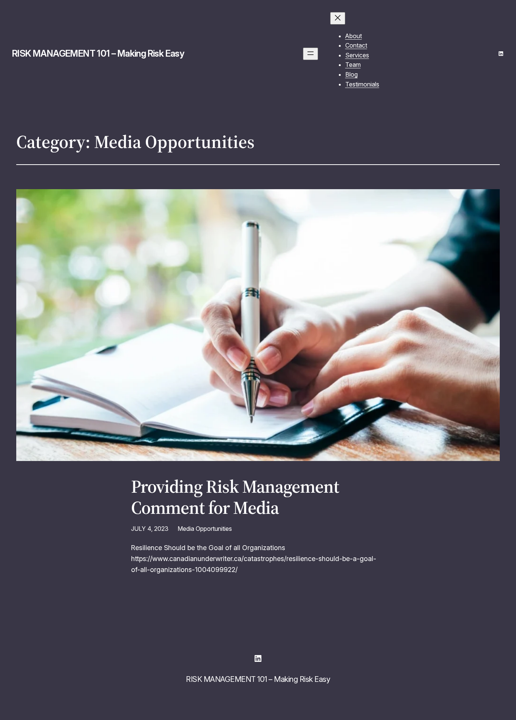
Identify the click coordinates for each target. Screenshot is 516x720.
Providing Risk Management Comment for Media (235, 497)
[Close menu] (337, 18)
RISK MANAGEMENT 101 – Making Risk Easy (98, 53)
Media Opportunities (205, 528)
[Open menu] (310, 54)
